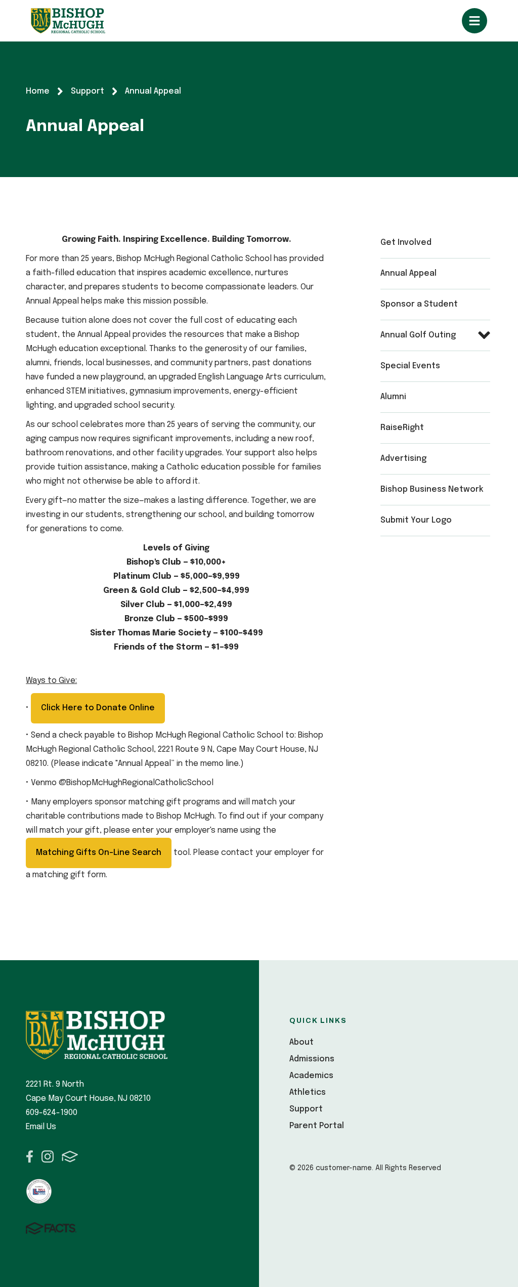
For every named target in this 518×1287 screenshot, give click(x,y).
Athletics (307, 1092)
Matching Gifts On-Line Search (98, 852)
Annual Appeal (408, 273)
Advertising (403, 458)
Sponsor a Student (419, 304)
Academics (311, 1075)
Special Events (410, 366)
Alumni (393, 397)
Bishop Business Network (432, 489)
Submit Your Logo (416, 520)
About (301, 1042)
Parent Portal (316, 1126)
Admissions (311, 1059)
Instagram (47, 1156)
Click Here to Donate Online (98, 708)
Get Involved (405, 242)
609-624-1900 (51, 1112)
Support (306, 1109)
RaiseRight (402, 427)
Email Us (41, 1127)
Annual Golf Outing (418, 335)
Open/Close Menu (474, 20)
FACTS (70, 1156)
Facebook (29, 1156)
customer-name (68, 20)
